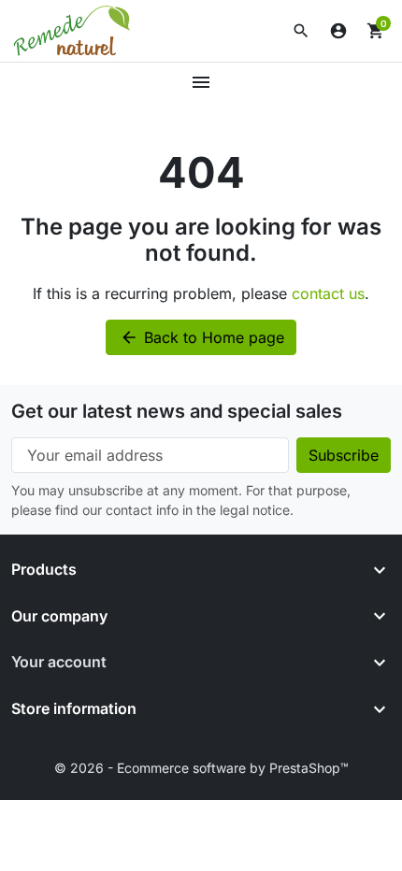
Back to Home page (202, 337)
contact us (328, 293)
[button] (301, 31)
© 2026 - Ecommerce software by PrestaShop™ (201, 768)
